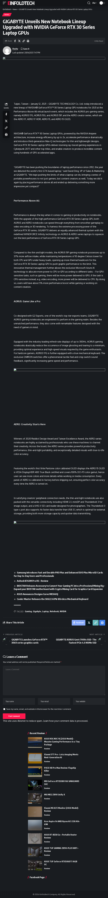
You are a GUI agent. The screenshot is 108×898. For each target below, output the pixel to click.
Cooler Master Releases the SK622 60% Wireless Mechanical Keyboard (52, 599)
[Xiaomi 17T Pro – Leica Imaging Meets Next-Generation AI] (35, 758)
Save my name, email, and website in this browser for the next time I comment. (38, 709)
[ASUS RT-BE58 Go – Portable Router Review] (35, 838)
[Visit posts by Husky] (7, 50)
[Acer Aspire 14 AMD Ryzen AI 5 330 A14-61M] (35, 825)
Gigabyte (37, 611)
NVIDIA (63, 611)
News (6, 14)
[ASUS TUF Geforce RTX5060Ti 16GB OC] (35, 865)
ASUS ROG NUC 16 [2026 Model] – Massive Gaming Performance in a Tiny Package (62, 741)
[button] (5, 3)
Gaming (28, 611)
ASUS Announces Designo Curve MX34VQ (37, 594)
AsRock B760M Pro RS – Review (32, 580)
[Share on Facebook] (15, 41)
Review (47, 748)
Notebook (54, 611)
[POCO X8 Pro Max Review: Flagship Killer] (35, 771)
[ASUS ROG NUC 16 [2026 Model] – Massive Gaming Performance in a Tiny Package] (35, 742)
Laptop (45, 611)
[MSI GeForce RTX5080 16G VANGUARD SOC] (35, 785)
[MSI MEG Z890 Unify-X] (35, 798)
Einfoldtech (21, 3)
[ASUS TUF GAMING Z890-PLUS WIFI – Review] (35, 852)
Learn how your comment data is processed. (65, 720)
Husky (15, 48)
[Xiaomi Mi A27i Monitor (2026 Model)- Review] (35, 811)
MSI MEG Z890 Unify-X (54, 794)
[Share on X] (19, 41)
